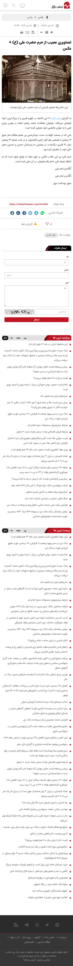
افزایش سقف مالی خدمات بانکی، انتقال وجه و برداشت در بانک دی (37, 505)
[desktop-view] (22, 6)
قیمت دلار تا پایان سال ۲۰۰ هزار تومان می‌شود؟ (46, 840)
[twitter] (30, 213)
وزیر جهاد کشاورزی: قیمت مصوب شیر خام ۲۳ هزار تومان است (39, 450)
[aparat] (57, 925)
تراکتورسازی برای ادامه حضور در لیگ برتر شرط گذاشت (43, 847)
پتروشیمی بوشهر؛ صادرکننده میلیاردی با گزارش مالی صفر (42, 744)
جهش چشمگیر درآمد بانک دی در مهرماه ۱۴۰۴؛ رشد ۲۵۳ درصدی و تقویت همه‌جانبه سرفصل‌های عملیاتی (38, 514)
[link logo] (60, 5)
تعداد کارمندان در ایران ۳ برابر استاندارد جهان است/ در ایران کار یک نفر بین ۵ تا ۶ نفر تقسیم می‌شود (35, 458)
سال (5, 338)
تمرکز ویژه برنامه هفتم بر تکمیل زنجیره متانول (47, 492)
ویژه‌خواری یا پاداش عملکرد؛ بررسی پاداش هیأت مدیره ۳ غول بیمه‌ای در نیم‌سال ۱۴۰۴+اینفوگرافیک (35, 855)
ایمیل (66, 270)
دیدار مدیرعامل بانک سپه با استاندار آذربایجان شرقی (44, 702)
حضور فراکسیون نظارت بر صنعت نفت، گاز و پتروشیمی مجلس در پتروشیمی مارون (38, 728)
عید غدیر (51, 235)
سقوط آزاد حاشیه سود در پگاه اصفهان (51, 884)
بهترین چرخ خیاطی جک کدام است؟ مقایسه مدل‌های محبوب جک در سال (36, 677)
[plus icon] (51, 32)
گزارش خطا (27, 224)
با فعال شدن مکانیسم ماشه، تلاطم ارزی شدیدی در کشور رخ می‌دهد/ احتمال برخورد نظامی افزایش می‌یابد (36, 649)
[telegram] (36, 213)
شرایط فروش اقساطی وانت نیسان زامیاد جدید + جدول (42, 432)
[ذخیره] (33, 32)
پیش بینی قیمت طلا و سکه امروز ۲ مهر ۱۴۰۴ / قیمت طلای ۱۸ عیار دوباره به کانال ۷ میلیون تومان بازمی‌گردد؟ (37, 405)
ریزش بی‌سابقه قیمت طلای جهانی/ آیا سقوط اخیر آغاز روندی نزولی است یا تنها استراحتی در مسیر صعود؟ (37, 369)
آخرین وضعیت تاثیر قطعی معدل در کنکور (49, 834)
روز (25, 338)
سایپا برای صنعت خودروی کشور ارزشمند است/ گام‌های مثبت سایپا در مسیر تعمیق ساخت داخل (36, 591)
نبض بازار (56, 118)
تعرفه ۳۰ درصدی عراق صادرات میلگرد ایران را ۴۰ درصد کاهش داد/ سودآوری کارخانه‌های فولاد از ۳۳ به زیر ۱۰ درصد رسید (37, 470)
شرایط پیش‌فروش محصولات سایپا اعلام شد (48, 425)
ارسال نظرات (60, 248)
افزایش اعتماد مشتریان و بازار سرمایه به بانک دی (45, 720)
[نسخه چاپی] (21, 32)
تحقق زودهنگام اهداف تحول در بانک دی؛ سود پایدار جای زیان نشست (35, 827)
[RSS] (16, 925)
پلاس (40, 17)
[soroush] (12, 213)
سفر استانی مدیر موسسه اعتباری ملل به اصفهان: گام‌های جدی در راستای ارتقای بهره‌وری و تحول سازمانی (38, 711)
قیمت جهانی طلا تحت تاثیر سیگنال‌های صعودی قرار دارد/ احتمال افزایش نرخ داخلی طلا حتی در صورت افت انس (38, 440)
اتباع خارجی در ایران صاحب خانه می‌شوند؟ (48, 641)
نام (67, 256)
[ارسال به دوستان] (27, 32)
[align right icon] (46, 32)
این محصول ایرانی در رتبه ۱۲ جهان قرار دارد (48, 344)
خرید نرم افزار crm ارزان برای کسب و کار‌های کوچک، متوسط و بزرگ (37, 865)
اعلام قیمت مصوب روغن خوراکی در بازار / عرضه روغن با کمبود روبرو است (37, 387)
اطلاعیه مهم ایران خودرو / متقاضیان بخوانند (48, 897)
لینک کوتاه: (58, 204)
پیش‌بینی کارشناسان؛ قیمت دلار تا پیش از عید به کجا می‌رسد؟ (40, 479)
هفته (18, 338)
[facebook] (24, 213)
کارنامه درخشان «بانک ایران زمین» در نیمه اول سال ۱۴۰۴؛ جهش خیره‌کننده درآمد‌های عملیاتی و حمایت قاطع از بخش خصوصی (39, 609)
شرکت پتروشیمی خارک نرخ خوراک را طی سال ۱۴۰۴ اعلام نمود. (39, 485)
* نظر (67, 283)
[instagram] (37, 925)
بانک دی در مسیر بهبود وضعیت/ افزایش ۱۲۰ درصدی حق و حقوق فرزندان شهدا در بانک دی (38, 416)
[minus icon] (41, 32)
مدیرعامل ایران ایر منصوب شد (54, 396)
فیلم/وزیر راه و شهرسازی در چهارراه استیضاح (48, 878)
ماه (11, 338)
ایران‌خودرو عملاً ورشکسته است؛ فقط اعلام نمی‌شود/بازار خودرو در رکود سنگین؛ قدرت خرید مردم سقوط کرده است (36, 753)
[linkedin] (18, 213)
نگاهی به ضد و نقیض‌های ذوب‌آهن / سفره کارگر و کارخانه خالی (39, 871)
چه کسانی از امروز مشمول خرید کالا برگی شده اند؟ (45, 803)
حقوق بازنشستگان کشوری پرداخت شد (50, 891)
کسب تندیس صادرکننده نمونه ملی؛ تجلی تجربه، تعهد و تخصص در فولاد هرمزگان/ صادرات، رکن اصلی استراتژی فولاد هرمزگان (37, 620)
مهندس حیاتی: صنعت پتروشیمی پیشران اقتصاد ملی (43, 809)
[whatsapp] (42, 213)
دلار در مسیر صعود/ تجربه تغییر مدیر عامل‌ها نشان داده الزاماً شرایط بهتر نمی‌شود (35, 818)
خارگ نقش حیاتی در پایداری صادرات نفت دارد (46, 499)
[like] (47, 223)
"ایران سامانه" (29, 960)
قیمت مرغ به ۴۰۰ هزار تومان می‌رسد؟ (51, 378)
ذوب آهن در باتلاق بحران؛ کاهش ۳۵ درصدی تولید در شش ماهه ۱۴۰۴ (36, 738)
